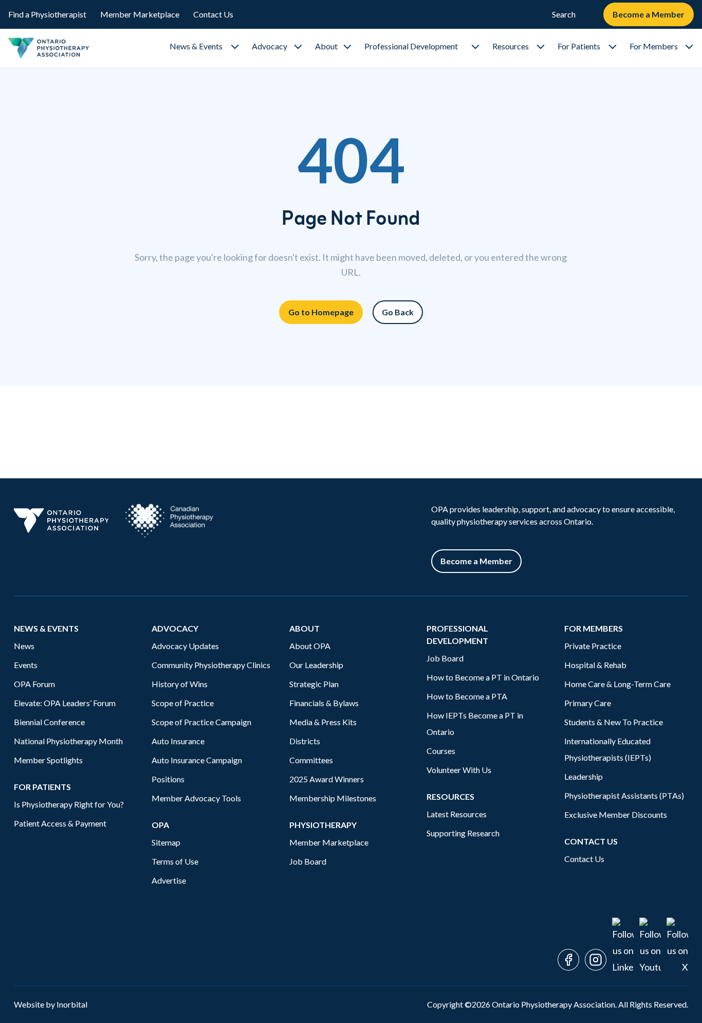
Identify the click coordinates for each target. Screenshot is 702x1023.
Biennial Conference (49, 722)
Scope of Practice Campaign (201, 722)
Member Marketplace (139, 14)
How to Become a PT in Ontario (483, 677)
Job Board (307, 861)
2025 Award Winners (326, 779)
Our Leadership (316, 665)
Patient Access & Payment (60, 823)
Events (26, 665)
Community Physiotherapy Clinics (211, 665)
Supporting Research (463, 833)
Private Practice (592, 646)
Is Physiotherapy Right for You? (69, 804)
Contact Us (213, 14)
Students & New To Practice (613, 722)
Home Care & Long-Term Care (617, 684)
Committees (311, 760)
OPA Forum (34, 684)
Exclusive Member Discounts (615, 814)
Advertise (169, 880)
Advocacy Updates (185, 646)
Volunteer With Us (459, 770)
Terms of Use (175, 861)
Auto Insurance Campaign (197, 760)
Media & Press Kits (323, 722)
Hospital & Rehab (595, 665)
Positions (168, 779)
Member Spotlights (48, 760)
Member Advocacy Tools (196, 798)
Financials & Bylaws (324, 703)
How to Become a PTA (467, 696)
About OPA (309, 646)
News (24, 646)
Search (564, 14)
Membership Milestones (332, 798)
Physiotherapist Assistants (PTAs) (624, 795)
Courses (441, 751)
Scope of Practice (183, 703)
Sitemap (166, 842)
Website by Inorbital (50, 1004)
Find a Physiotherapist (47, 14)
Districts (304, 741)
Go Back (398, 312)
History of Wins (180, 684)
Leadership (583, 776)
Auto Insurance (179, 741)
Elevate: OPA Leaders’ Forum (65, 703)
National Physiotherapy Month (68, 741)
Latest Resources (457, 814)
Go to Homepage (321, 312)
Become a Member (649, 14)
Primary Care (587, 703)
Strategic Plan (314, 684)
